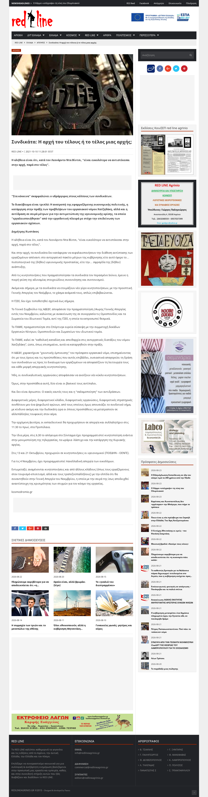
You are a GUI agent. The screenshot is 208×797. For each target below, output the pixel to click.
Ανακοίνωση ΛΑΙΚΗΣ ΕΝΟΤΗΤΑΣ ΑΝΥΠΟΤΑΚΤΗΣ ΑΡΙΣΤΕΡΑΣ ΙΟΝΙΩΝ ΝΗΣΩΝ (172, 601)
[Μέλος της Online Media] (151, 67)
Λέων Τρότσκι (157, 658)
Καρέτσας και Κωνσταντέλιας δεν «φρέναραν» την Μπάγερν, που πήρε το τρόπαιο (170, 504)
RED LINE (19, 42)
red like (90, 35)
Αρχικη (18, 35)
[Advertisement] (72, 182)
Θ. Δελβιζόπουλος (151, 760)
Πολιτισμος (123, 35)
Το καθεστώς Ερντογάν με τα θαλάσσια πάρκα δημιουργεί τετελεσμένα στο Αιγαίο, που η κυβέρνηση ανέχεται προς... (171, 573)
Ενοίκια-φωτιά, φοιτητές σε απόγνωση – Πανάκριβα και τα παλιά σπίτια (171, 588)
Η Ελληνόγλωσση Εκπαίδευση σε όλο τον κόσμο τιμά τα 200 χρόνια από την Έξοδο (171, 476)
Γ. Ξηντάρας (176, 749)
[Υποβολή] (190, 55)
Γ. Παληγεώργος (149, 754)
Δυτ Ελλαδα (34, 35)
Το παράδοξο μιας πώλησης (164, 668)
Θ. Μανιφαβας (177, 754)
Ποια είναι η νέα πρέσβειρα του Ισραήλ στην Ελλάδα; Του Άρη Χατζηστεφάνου (170, 519)
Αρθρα (107, 35)
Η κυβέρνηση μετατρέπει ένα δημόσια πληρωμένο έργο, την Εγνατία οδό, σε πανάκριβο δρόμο (170, 616)
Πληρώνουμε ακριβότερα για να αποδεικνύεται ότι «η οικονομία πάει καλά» (169, 557)
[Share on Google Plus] (30, 528)
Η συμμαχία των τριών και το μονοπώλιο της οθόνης (29, 627)
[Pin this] (37, 528)
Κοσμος (71, 35)
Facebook (144, 3)
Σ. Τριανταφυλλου (179, 770)
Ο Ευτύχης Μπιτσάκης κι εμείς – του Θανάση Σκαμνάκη (169, 532)
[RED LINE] (32, 18)
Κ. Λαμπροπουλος (180, 760)
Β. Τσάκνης (146, 749)
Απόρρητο (159, 3)
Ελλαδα (53, 35)
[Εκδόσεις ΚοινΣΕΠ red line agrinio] (167, 155)
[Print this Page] (45, 528)
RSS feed (131, 3)
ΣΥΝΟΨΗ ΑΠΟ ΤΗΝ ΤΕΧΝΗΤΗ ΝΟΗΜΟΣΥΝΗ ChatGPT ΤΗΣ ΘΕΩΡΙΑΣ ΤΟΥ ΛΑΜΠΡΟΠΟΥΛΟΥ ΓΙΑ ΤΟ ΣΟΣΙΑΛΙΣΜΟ (172, 645)
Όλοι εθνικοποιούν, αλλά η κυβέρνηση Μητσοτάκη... (70, 627)
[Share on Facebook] (15, 528)
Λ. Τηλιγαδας (147, 765)
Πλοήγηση (191, 3)
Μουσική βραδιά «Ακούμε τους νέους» (169, 544)
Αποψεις (41, 42)
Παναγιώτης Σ (148, 770)
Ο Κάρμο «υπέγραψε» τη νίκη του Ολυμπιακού (56, 3)
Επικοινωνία (175, 3)
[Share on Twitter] (22, 528)
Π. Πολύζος (176, 765)
